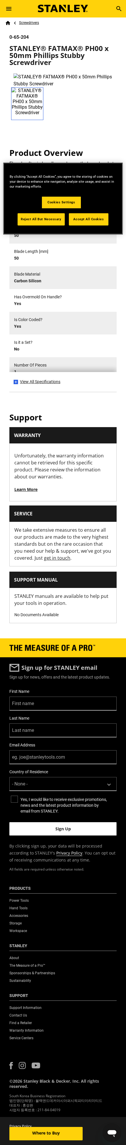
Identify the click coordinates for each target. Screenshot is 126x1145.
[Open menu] (9, 8)
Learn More (26, 489)
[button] (11, 1065)
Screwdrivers (29, 23)
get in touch (57, 558)
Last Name (19, 718)
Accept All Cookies (88, 219)
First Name (19, 691)
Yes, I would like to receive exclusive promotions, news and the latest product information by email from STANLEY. (64, 805)
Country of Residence (28, 771)
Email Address (22, 745)
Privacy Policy (69, 853)
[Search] (119, 8)
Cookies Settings (61, 202)
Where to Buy (46, 1133)
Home (8, 23)
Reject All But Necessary (41, 219)
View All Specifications (40, 381)
